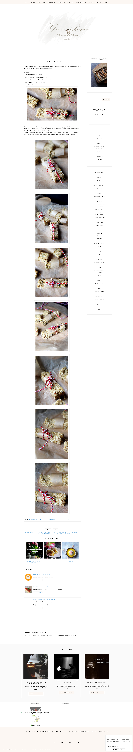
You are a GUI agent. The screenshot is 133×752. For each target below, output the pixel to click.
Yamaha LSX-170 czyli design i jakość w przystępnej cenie (97, 681)
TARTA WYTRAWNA (99, 299)
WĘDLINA (99, 304)
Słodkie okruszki (39, 599)
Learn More (116, 749)
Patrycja (36, 586)
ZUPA (99, 309)
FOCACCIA (99, 190)
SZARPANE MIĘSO (99, 291)
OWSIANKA (99, 238)
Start (25, 2)
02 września (47, 574)
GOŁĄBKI (99, 198)
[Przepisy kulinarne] (35, 721)
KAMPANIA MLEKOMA (49, 524)
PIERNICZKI (99, 249)
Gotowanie (52, 2)
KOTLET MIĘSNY (99, 214)
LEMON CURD (99, 222)
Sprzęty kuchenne (95, 2)
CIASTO (99, 180)
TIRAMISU (99, 301)
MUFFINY (99, 230)
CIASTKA (28, 524)
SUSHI (99, 288)
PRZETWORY (99, 148)
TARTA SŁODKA (99, 296)
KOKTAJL (99, 212)
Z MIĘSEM (99, 159)
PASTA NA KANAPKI (99, 243)
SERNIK (99, 280)
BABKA (99, 169)
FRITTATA (99, 193)
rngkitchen (37, 574)
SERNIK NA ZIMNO (99, 283)
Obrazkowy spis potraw (38, 2)
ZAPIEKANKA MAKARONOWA (99, 307)
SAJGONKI (99, 272)
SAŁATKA (99, 275)
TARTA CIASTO (99, 293)
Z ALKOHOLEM (99, 156)
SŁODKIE (68, 524)
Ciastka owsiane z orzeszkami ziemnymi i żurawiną (34, 561)
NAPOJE (99, 143)
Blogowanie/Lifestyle (66, 2)
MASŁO (99, 227)
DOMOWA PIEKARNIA (99, 185)
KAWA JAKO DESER (99, 209)
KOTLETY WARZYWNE (99, 217)
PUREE (99, 267)
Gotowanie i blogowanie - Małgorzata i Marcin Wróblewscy (32, 749)
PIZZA (99, 256)
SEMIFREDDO (99, 278)
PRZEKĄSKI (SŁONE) (99, 146)
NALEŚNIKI (99, 233)
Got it (122, 749)
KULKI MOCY (99, 140)
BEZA (99, 175)
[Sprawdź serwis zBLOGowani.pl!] (35, 725)
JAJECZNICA (99, 201)
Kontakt (106, 2)
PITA (99, 254)
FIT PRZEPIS (37, 524)
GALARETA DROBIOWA (99, 196)
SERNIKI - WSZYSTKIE (99, 286)
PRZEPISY (60, 524)
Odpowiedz (38, 580)
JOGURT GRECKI (99, 206)
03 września (51, 599)
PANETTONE (99, 241)
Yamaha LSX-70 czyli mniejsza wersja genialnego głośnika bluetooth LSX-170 (36, 682)
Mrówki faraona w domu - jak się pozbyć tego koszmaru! (65, 533)
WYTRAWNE (99, 154)
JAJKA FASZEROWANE (99, 204)
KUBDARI (99, 220)
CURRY (99, 183)
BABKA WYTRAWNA (99, 172)
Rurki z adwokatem (52, 559)
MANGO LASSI (99, 225)
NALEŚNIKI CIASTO (99, 235)
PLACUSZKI (99, 259)
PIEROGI (99, 251)
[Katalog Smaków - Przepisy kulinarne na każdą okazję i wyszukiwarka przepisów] (35, 714)
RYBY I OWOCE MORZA (99, 270)
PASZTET (99, 246)
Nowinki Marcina (81, 2)
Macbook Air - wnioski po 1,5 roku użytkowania (66, 681)
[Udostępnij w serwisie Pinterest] (80, 520)
